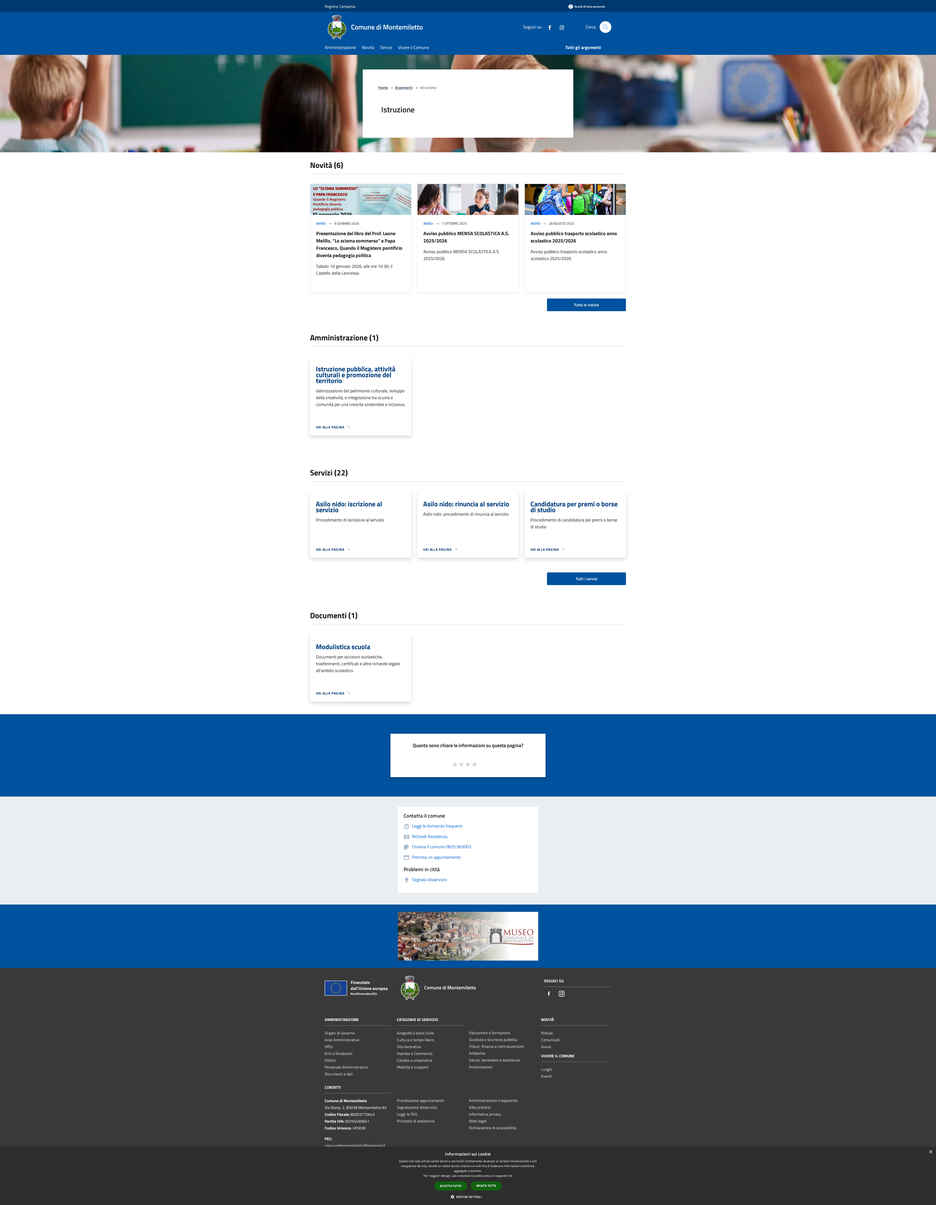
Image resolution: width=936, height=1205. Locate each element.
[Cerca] (605, 27)
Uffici (329, 1047)
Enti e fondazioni (338, 1053)
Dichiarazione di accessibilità (492, 1128)
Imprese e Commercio (414, 1053)
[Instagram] (560, 27)
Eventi (546, 1076)
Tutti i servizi (586, 579)
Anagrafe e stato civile (415, 1033)
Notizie (547, 1033)
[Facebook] (548, 27)
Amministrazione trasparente (493, 1100)
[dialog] (468, 1176)
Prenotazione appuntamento (420, 1100)
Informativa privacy (485, 1114)
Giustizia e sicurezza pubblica (493, 1039)
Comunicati (550, 1040)
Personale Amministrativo (346, 1067)
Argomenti (404, 87)
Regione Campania (340, 6)
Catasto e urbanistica (414, 1060)
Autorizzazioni (481, 1067)
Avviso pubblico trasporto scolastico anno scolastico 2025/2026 (574, 237)
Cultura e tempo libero (415, 1040)
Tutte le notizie (586, 305)
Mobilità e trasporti (413, 1067)
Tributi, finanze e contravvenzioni (496, 1046)
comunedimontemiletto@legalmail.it (355, 1145)
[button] (468, 1196)
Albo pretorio (479, 1107)
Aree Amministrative (342, 1040)
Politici (330, 1060)
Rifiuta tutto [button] (486, 1185)
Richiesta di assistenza (415, 1121)
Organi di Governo (340, 1033)
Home (383, 87)
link (510, 1175)
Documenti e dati (339, 1074)
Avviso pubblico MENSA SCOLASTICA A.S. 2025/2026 (466, 237)
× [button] (930, 1152)
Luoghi (546, 1069)
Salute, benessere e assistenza (494, 1060)
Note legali (478, 1121)
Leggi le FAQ (407, 1114)
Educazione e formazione (489, 1033)
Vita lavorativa (409, 1047)
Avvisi (321, 223)
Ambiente (477, 1053)
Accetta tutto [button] (450, 1186)
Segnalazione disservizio (417, 1107)
